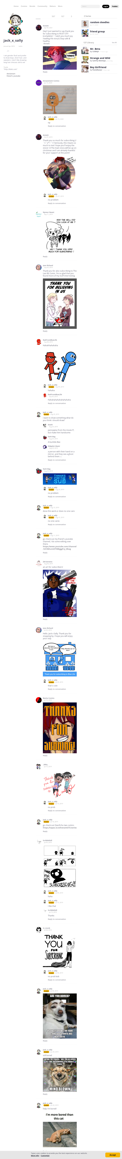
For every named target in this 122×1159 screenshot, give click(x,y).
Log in (106, 6)
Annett (46, 26)
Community (42, 6)
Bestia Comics (48, 698)
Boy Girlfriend (98, 67)
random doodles (99, 22)
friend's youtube (13, 76)
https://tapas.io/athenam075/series (60, 827)
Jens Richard (48, 265)
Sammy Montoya (99, 61)
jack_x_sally (52, 117)
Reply (45, 72)
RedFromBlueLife (50, 340)
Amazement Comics (51, 81)
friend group (97, 31)
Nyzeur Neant (48, 212)
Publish (115, 6)
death (50, 425)
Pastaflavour (97, 70)
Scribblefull (47, 840)
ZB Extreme (47, 562)
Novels (32, 6)
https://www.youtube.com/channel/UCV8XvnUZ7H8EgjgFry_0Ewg (59, 547)
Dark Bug (51, 437)
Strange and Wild (100, 58)
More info (35, 1155)
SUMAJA (95, 51)
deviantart (11, 74)
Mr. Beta (95, 48)
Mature (53, 6)
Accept (113, 1155)
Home (16, 6)
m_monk (46, 928)
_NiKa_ (45, 765)
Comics (24, 6)
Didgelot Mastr (54, 446)
